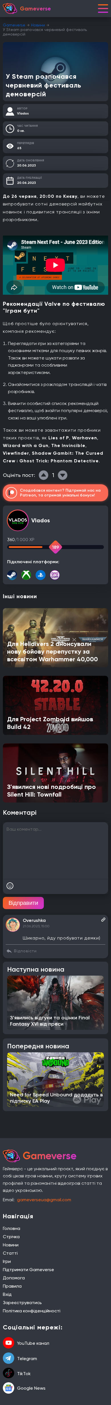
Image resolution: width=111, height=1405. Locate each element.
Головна (11, 1228)
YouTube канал (33, 1343)
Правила (12, 1286)
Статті (10, 1253)
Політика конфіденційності (31, 1310)
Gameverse (14, 25)
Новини (38, 25)
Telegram (27, 1358)
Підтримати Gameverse (28, 1269)
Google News (31, 1388)
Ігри (7, 1261)
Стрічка (11, 1236)
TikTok (24, 1373)
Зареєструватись (22, 1302)
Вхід (7, 1294)
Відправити (23, 903)
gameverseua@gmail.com (44, 1199)
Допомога (14, 1278)
